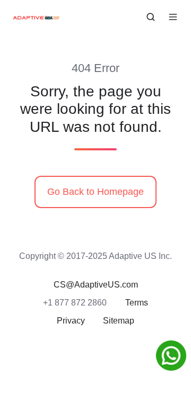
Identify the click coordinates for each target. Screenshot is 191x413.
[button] (150, 17)
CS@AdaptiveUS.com (96, 284)
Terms (136, 302)
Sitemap (118, 320)
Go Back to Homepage (95, 191)
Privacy (71, 320)
